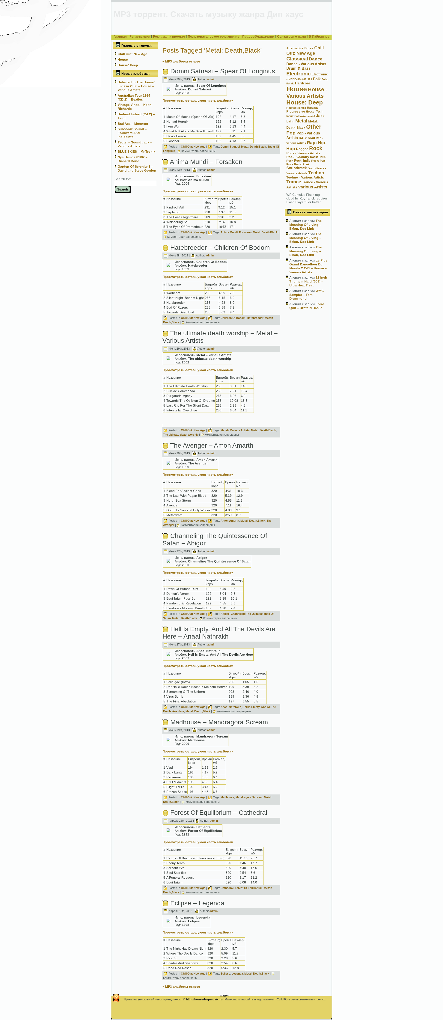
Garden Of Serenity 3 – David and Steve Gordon (137, 168)
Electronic (298, 74)
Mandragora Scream (249, 797)
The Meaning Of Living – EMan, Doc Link (305, 224)
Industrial (292, 116)
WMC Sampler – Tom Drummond (306, 294)
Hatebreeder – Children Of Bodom (220, 247)
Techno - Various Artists (305, 177)
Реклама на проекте (169, 36)
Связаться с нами (291, 36)
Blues (308, 48)
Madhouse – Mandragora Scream (219, 722)
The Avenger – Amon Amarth (211, 445)
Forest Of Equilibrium (249, 888)
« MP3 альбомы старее (181, 61)
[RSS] (116, 998)
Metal (301, 120)
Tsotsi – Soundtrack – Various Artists (135, 144)
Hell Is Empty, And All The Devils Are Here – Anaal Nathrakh (218, 632)
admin (211, 79)
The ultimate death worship (180, 434)
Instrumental (307, 116)
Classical (297, 59)
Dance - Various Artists (306, 64)
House (123, 59)
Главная (120, 36)
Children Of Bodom (233, 318)
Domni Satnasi (230, 146)
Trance (293, 181)
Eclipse (225, 973)
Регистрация (139, 36)
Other (313, 127)
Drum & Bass (298, 68)
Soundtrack (296, 168)
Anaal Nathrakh (231, 707)
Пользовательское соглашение (213, 36)
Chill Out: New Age (132, 54)
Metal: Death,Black (253, 146)
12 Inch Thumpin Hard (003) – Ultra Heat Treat (308, 281)
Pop (291, 132)
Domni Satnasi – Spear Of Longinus (222, 71)
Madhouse (227, 797)
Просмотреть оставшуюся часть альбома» (197, 100)
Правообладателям (258, 36)
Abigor (225, 614)
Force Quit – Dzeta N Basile (307, 306)
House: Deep (128, 65)
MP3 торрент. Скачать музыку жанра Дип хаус (208, 14)
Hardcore (302, 83)
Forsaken (245, 232)
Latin (290, 121)
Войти (224, 996)
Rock (315, 148)
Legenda (237, 973)
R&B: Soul (307, 138)
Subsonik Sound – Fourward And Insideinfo (132, 133)
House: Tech (314, 111)
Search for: (123, 179)
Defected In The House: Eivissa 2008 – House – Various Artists (136, 86)
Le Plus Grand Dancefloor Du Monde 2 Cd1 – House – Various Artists (308, 266)
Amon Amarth (230, 521)
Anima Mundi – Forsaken (206, 161)
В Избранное (319, 36)
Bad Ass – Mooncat (133, 123)
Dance (316, 58)
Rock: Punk (301, 164)
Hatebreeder (255, 318)
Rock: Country (297, 157)
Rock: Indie (302, 160)
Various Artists (312, 186)
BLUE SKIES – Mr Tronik (136, 151)
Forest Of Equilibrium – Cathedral (218, 812)
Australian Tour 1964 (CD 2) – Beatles (134, 97)
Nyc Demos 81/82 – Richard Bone (132, 159)
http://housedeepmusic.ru (204, 999)
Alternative (294, 48)
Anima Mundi (229, 232)
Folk (317, 79)
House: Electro (296, 108)
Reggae (302, 149)
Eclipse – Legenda (197, 903)
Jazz (320, 115)
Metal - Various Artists (235, 430)
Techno (316, 172)
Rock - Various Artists (303, 153)
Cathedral (227, 888)
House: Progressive (302, 109)
